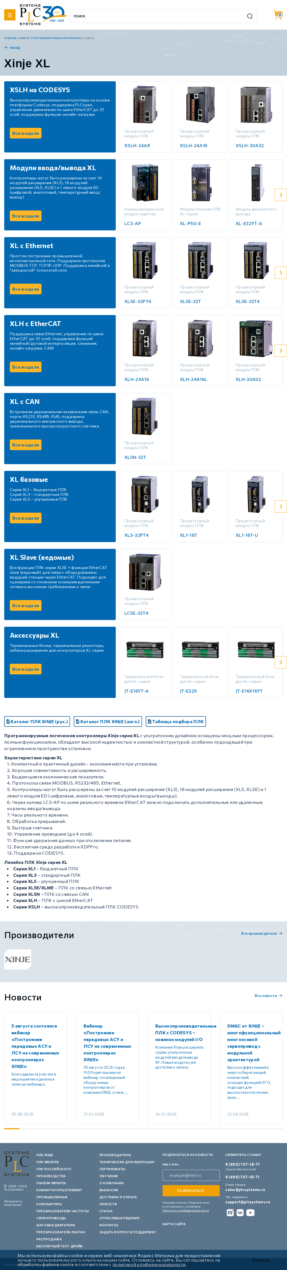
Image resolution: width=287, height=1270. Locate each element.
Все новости (266, 995)
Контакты (109, 1225)
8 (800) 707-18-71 (242, 1164)
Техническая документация (126, 1162)
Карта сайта (174, 1224)
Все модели (25, 133)
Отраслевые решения (119, 1218)
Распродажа (49, 1239)
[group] (17, 959)
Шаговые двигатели (55, 1225)
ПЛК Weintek (47, 1162)
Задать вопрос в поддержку (127, 1232)
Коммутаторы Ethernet (59, 1190)
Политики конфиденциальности (186, 1210)
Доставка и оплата (118, 1197)
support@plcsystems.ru (247, 1202)
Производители (115, 1155)
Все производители (259, 933)
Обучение (108, 1176)
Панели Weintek (51, 1183)
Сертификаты (112, 1169)
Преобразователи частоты (62, 1211)
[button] (281, 195)
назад (15, 47)
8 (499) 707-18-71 (242, 1177)
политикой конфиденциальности (148, 1264)
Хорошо (261, 1259)
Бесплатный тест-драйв (59, 1246)
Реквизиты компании (13, 1202)
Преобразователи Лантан (60, 1232)
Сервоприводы (51, 1218)
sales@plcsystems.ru (245, 1189)
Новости (108, 1204)
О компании (111, 1183)
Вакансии (108, 1190)
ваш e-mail (171, 1164)
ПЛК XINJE (44, 1155)
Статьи (106, 1211)
